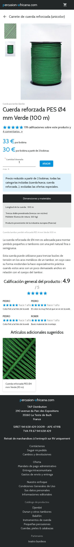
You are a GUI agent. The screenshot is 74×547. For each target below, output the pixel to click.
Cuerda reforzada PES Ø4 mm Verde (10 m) (19, 385)
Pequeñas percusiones (37, 524)
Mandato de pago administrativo (37, 466)
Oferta (37, 462)
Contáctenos (37, 446)
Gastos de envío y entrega (37, 474)
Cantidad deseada (14, 159)
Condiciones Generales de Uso (37, 486)
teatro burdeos (37, 541)
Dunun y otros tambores (37, 511)
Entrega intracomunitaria (37, 470)
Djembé (37, 507)
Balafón (37, 515)
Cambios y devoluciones (37, 454)
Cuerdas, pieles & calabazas (37, 528)
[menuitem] (10, 31)
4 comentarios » (13, 131)
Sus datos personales (37, 490)
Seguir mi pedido (37, 450)
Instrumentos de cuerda (37, 520)
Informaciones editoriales (37, 494)
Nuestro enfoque (37, 482)
